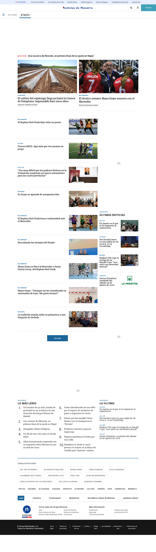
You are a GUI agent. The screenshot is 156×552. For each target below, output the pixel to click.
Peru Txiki (74, 475)
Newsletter (74, 498)
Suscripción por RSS (121, 512)
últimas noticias (112, 215)
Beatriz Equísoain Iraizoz (88, 105)
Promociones (55, 498)
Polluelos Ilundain (68, 481)
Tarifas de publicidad (96, 514)
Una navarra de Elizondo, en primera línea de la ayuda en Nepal (61, 56)
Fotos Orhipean (116, 469)
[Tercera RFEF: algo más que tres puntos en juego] (83, 151)
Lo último (106, 403)
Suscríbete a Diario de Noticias (101, 498)
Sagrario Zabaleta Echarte (28, 105)
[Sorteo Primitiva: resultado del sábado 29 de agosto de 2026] (129, 282)
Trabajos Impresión (121, 510)
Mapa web (92, 512)
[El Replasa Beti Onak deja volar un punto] (83, 127)
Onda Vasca (68, 514)
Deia (40, 510)
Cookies (87, 526)
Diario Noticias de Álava (47, 512)
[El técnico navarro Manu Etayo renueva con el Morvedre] (108, 76)
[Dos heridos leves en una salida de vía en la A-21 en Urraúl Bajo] (129, 243)
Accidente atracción (53, 469)
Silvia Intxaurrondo (95, 475)
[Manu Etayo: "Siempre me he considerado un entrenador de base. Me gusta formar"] (83, 295)
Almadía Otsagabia (93, 481)
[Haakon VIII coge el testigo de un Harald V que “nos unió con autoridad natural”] (129, 262)
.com (21, 498)
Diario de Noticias (70, 510)
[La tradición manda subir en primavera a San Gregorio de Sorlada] (83, 319)
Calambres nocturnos (30, 475)
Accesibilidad (106, 526)
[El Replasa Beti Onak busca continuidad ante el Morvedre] (83, 223)
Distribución (93, 510)
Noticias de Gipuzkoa (71, 512)
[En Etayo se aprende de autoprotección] (83, 199)
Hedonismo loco (56, 475)
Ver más (57, 338)
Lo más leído (27, 403)
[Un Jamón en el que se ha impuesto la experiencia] (129, 225)
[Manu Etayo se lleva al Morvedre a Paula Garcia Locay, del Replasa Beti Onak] (83, 271)
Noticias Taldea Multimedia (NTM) (50, 514)
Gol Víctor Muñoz (28, 469)
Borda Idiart (76, 469)
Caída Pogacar (95, 469)
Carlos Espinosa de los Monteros (36, 481)
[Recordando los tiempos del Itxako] (83, 247)
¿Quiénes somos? (130, 498)
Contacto (37, 498)
